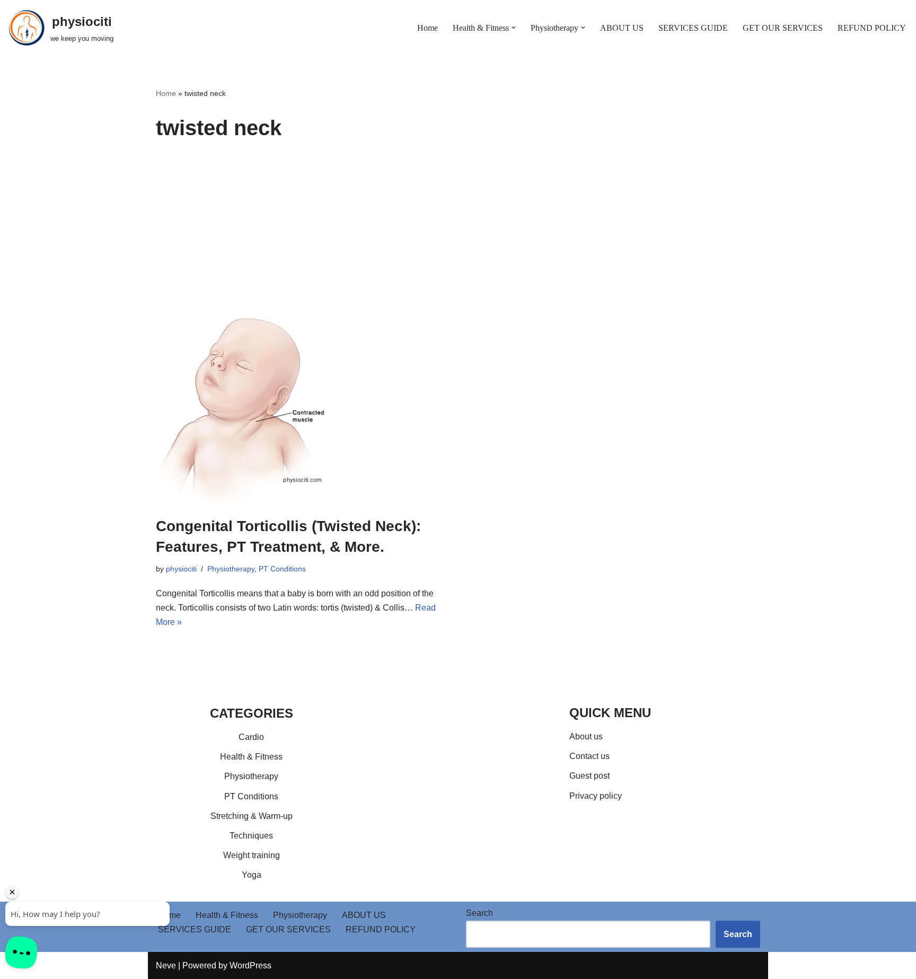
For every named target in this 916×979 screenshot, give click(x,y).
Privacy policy (595, 795)
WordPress (250, 965)
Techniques (251, 835)
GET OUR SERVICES (783, 27)
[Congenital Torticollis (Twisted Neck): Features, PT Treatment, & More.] (303, 409)
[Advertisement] (458, 235)
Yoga (251, 874)
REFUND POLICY (872, 27)
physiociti (181, 569)
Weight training (251, 855)
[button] (514, 27)
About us (586, 736)
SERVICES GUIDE (693, 27)
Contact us (589, 756)
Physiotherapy (230, 569)
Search (479, 913)
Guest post (589, 775)
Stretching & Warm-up (251, 816)
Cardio (251, 737)
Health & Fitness (251, 756)
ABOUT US (622, 27)
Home (427, 27)
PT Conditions (282, 569)
